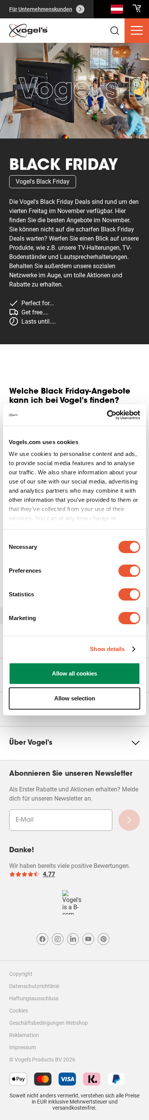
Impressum (22, 1047)
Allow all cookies (74, 673)
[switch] (129, 571)
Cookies (18, 1011)
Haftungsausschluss (33, 998)
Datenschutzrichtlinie (34, 986)
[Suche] (117, 10)
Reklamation (24, 1035)
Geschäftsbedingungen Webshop (48, 1023)
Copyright (20, 974)
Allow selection (74, 698)
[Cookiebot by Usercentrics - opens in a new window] (107, 415)
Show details (107, 649)
